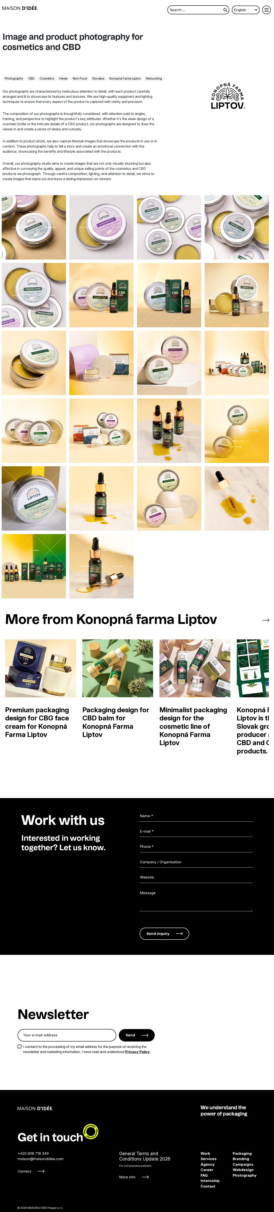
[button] (248, 620)
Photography (14, 78)
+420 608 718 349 (33, 1153)
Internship (210, 1181)
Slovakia (98, 78)
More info (127, 1177)
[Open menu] (266, 10)
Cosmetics (47, 78)
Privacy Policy (137, 1052)
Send (130, 1035)
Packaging (236, 1153)
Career (207, 1170)
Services (209, 1159)
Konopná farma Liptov (125, 78)
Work (205, 1153)
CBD (31, 78)
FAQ (204, 1175)
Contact (24, 1171)
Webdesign (236, 1170)
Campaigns (236, 1164)
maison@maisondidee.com (41, 1159)
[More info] (144, 1165)
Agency (208, 1164)
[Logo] (20, 7)
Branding (236, 1159)
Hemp (63, 78)
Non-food (80, 78)
